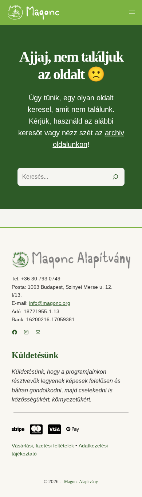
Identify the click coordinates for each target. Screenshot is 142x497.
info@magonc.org (49, 303)
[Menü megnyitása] (131, 12)
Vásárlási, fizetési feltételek (43, 446)
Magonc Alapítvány (81, 481)
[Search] (115, 177)
